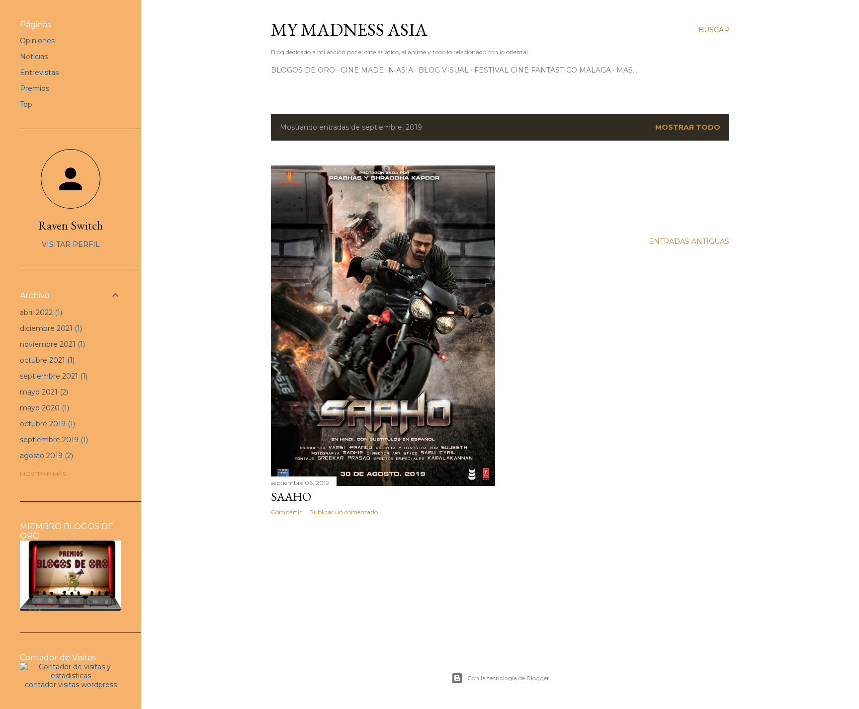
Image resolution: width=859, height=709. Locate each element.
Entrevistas (39, 72)
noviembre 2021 (51, 344)
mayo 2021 (43, 392)
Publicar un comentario (343, 512)
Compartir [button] (286, 512)
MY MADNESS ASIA (349, 29)
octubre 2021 (46, 360)
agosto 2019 (45, 455)
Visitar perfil (71, 244)
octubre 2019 (46, 423)
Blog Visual (444, 70)
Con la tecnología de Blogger (508, 678)
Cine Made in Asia (377, 70)
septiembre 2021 (53, 376)
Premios (34, 88)
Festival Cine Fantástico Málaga (542, 70)
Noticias (34, 56)
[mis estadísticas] (70, 675)
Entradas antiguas (689, 241)
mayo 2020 (43, 407)
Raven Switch (70, 225)
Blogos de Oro (303, 70)
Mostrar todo (687, 127)
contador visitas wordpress (71, 684)
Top (26, 104)
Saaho (291, 496)
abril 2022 (40, 312)
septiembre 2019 (53, 439)
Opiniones (37, 40)
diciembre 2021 (50, 328)
